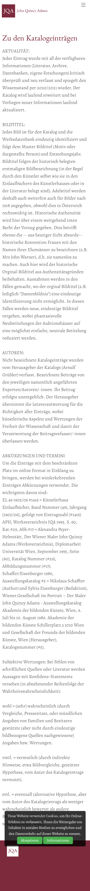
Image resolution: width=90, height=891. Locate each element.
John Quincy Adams (25, 11)
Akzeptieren (30, 840)
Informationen (58, 840)
